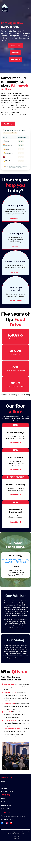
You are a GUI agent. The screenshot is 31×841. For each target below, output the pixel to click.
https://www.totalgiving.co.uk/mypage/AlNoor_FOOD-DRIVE (15, 560)
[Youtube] (11, 823)
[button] (28, 8)
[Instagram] (6, 823)
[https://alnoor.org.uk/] (5, 8)
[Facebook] (2, 823)
